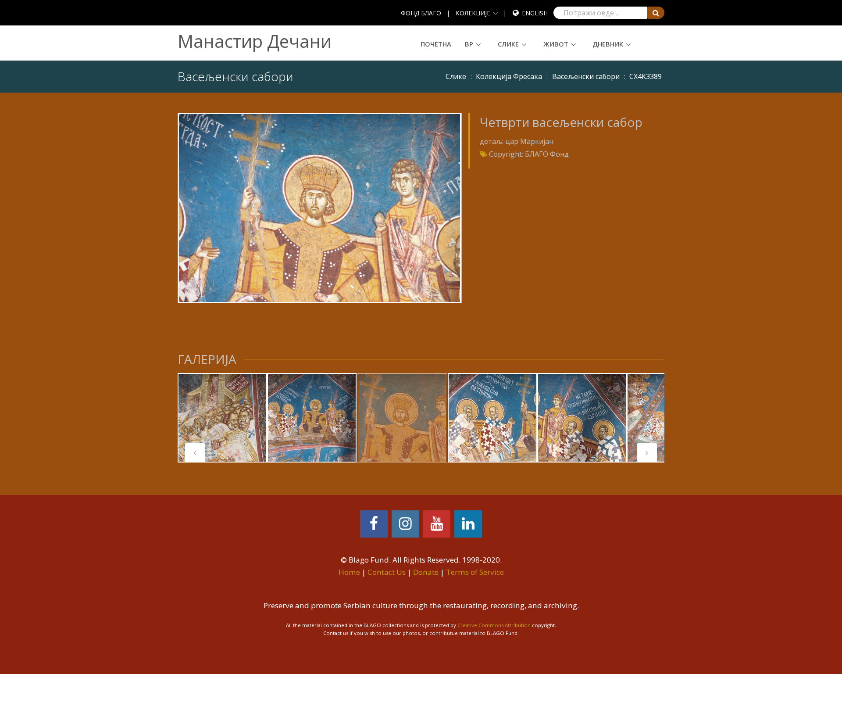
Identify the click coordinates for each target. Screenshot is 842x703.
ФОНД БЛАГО (421, 13)
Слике (508, 43)
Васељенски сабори (586, 76)
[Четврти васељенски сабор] (319, 207)
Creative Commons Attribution (494, 625)
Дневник (607, 43)
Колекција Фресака (509, 76)
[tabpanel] (222, 418)
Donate (426, 572)
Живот (555, 43)
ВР (469, 43)
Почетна (436, 43)
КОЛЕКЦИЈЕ (473, 13)
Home (349, 572)
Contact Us (386, 572)
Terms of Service (475, 572)
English (535, 13)
